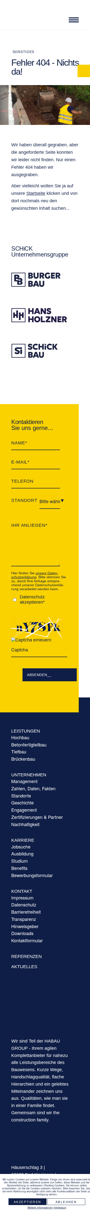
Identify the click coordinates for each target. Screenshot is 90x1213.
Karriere (22, 840)
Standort (24, 500)
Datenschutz (23, 904)
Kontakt (21, 891)
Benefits (19, 868)
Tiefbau (18, 751)
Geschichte (22, 802)
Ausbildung (22, 853)
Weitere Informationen (40, 1207)
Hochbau (20, 737)
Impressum (22, 897)
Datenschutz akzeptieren (32, 599)
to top (84, 1168)
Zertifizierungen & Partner (37, 817)
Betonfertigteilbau (28, 744)
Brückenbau (23, 758)
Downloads (22, 933)
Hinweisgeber (24, 926)
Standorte (21, 795)
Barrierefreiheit (26, 911)
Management (24, 781)
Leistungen (25, 731)
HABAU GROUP (40, 1009)
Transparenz (23, 919)
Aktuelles (24, 966)
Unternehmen (28, 774)
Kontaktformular (27, 940)
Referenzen (26, 956)
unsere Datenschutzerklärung (34, 575)
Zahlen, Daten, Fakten (33, 788)
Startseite (35, 193)
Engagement (24, 809)
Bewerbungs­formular (32, 875)
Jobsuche (20, 846)
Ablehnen (66, 1202)
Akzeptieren (27, 1202)
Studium (19, 860)
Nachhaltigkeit (25, 824)
